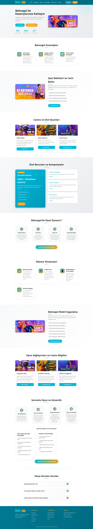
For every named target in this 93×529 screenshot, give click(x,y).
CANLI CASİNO (47, 2)
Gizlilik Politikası (51, 514)
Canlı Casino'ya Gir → (67, 147)
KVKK (49, 519)
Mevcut (70, 516)
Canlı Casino (33, 519)
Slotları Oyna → (25, 149)
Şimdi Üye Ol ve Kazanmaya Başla (46, 247)
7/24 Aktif (69, 514)
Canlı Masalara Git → (46, 384)
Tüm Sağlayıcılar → (68, 384)
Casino (32, 516)
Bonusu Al (21, 204)
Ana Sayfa (33, 512)
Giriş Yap (68, 2)
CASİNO (41, 2)
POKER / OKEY (54, 2)
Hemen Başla (20, 25)
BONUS (59, 2)
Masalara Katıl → (46, 147)
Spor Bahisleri (34, 514)
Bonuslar (33, 521)
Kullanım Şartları (51, 512)
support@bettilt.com (71, 512)
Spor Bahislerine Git (54, 105)
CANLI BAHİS (35, 2)
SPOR (31, 2)
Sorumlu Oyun (50, 516)
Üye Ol (75, 2)
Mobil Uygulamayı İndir (55, 341)
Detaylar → (51, 176)
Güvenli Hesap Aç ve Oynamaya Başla (46, 461)
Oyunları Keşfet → (25, 384)
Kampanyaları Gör (32, 25)
